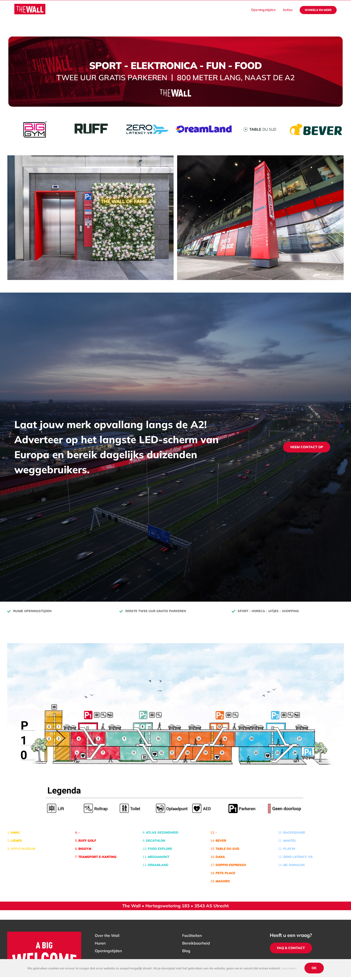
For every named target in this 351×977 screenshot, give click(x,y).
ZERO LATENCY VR (298, 856)
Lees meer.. (289, 968)
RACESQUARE (294, 831)
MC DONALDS (294, 864)
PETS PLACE (225, 872)
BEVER (221, 839)
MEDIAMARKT (158, 856)
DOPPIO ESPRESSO (231, 864)
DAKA (220, 856)
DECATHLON (155, 839)
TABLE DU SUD (227, 848)
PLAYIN (289, 848)
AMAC (15, 831)
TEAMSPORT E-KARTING (97, 856)
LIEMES (16, 839)
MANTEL (289, 839)
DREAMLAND (158, 864)
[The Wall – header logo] (29, 5)
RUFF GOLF (87, 839)
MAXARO (223, 880)
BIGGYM (84, 848)
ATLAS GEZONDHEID (162, 831)
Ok (314, 968)
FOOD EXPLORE (160, 848)
